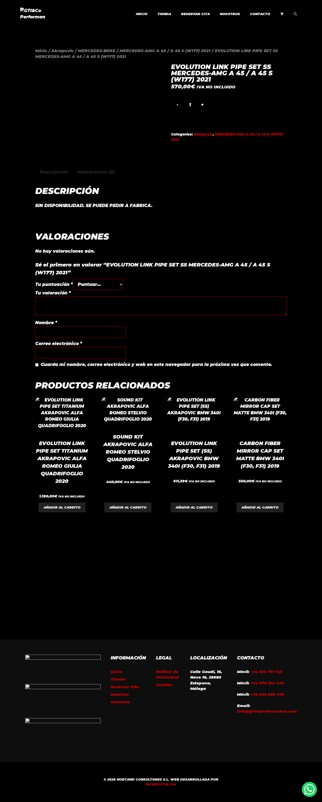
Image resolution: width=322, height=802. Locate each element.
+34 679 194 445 (267, 683)
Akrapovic (62, 50)
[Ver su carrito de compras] (282, 13)
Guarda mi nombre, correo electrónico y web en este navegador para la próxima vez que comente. (156, 364)
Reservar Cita (195, 14)
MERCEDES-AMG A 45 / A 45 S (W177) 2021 (165, 50)
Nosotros (230, 14)
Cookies (164, 684)
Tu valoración (53, 292)
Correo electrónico (58, 343)
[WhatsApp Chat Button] (309, 789)
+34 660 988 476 (267, 694)
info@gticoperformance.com (267, 711)
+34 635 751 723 (266, 671)
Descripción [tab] (54, 172)
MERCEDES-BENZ (96, 50)
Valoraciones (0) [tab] (96, 172)
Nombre (46, 322)
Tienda (164, 14)
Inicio (141, 14)
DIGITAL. (161, 784)
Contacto (260, 14)
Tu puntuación (54, 284)
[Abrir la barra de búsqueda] (295, 13)
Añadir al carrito (62, 507)
